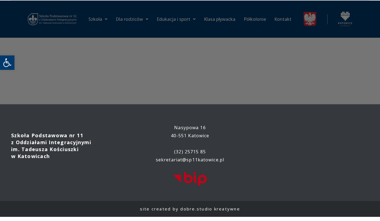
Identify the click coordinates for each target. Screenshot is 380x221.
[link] (7, 62)
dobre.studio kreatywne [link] (210, 209)
